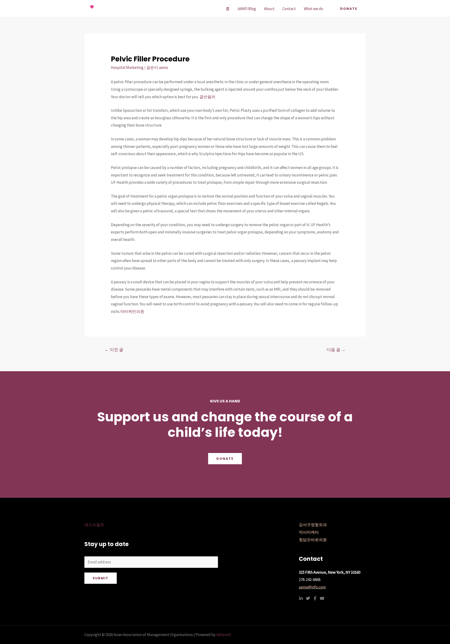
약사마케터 (309, 532)
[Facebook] (315, 598)
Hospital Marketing (127, 67)
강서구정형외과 (313, 524)
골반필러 (207, 96)
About (269, 8)
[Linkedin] (301, 598)
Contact (289, 8)
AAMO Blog (247, 8)
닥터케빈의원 (132, 311)
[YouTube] (322, 598)
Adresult (223, 634)
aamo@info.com (312, 587)
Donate (225, 458)
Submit (101, 578)
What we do (313, 8)
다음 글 (336, 349)
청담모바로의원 (313, 539)
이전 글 (114, 349)
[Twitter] (308, 598)
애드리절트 (94, 524)
